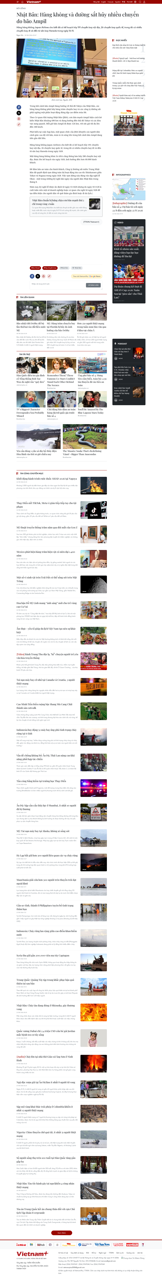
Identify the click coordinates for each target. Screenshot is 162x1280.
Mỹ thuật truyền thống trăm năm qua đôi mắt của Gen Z (47, 527)
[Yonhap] (85, 1244)
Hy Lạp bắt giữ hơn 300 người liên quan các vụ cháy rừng (47, 855)
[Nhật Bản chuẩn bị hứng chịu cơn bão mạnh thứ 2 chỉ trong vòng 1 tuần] (94, 203)
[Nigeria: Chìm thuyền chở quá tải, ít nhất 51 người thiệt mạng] (93, 1139)
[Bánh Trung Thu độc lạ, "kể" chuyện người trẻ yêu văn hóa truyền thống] (93, 661)
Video (120, 222)
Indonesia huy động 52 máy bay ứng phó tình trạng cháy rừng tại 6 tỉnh (46, 731)
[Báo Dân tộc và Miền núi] (19, 1244)
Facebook (19, 107)
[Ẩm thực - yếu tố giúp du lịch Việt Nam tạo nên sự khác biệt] (93, 635)
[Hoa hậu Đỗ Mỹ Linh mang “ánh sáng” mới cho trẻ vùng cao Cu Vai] (93, 610)
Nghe (121, 358)
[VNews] (142, 1244)
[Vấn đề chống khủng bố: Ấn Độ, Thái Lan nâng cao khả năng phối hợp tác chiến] (93, 762)
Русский (129, 2)
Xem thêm (62, 1233)
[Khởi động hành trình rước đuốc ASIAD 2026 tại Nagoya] (93, 485)
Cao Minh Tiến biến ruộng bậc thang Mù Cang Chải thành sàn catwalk (44, 706)
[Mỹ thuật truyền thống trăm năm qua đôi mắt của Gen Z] (93, 534)
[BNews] (31, 1244)
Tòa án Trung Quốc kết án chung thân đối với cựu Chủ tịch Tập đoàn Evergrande (46, 1210)
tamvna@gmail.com (108, 1261)
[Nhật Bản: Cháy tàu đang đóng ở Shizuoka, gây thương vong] (93, 1012)
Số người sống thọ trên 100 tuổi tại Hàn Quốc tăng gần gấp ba (46, 1159)
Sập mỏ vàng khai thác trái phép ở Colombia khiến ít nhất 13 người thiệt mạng (45, 1108)
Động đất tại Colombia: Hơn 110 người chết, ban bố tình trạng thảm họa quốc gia (127, 73)
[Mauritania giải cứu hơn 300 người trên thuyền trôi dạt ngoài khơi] (93, 887)
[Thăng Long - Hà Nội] (135, 2)
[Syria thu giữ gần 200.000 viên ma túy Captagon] (93, 962)
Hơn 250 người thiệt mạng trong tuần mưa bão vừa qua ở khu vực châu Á (91, 327)
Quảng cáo (130, 1253)
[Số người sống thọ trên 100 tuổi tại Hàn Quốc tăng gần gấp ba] (93, 1165)
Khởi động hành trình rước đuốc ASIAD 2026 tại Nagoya (47, 478)
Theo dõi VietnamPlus (80, 276)
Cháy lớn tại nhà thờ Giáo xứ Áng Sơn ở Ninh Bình (45, 1058)
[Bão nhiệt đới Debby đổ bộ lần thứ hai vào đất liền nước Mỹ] (31, 311)
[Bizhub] (41, 1244)
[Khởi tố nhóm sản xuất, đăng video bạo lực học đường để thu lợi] (129, 236)
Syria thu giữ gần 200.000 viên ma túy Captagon (43, 955)
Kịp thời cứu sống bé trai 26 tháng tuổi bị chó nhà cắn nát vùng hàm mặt (128, 46)
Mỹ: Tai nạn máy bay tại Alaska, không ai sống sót (43, 831)
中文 (123, 2)
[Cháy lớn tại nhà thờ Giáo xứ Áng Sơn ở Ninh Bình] (93, 1063)
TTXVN (111, 1253)
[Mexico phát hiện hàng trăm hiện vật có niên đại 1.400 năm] (93, 559)
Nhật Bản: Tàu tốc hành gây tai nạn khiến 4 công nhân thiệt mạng (45, 1185)
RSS (87, 1253)
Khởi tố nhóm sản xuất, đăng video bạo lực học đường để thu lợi (126, 252)
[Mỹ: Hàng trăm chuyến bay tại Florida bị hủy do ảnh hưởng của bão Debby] (62, 311)
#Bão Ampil (35, 268)
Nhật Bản (78, 268)
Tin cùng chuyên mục (31, 473)
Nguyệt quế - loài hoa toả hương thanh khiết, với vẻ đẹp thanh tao (128, 59)
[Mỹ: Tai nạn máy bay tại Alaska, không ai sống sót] (93, 838)
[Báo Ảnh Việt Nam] (132, 1244)
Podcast (122, 343)
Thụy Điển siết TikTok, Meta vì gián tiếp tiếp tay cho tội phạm (46, 504)
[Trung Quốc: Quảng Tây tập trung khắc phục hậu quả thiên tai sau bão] (93, 987)
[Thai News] (57, 1244)
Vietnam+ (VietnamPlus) (34, 2)
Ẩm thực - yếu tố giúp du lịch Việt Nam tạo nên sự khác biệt (46, 630)
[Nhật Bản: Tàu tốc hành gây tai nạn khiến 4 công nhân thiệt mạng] (93, 1190)
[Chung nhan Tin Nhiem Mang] (133, 1257)
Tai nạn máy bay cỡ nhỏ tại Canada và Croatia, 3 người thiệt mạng (46, 681)
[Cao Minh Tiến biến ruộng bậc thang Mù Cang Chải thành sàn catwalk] (93, 711)
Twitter (19, 113)
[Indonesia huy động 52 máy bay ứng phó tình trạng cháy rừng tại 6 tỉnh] (93, 737)
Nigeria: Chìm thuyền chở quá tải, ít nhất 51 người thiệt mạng (46, 1134)
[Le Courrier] (118, 1244)
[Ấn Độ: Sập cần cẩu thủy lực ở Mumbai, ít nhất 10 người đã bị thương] (93, 812)
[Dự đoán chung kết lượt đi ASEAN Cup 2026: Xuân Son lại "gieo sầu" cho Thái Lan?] (129, 274)
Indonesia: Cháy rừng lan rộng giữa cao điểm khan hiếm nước (47, 932)
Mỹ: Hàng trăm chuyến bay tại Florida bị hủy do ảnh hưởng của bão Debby (61, 327)
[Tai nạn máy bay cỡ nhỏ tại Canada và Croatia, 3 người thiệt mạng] (93, 687)
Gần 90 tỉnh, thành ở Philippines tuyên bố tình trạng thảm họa (45, 907)
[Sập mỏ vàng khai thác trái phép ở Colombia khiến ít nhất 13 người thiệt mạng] (93, 1113)
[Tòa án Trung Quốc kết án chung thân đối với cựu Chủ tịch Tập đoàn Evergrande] (93, 1216)
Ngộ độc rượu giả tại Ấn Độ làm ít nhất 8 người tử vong (46, 1082)
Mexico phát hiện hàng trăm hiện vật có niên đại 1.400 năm (46, 553)
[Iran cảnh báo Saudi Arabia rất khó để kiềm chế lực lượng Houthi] (138, 392)
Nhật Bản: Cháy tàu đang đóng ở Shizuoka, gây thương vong (46, 1007)
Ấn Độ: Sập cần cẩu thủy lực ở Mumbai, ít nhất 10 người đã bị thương (46, 807)
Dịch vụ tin (120, 1253)
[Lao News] (50, 1244)
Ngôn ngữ (102, 1253)
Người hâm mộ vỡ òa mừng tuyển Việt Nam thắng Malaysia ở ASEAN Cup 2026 (128, 98)
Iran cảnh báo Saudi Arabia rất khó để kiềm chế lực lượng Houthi (122, 392)
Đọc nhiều (121, 40)
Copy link (19, 124)
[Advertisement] (66, 242)
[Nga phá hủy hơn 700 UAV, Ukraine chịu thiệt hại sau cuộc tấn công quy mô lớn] (138, 371)
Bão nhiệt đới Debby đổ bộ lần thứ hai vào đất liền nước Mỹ (31, 327)
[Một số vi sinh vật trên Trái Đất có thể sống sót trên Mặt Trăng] (93, 584)
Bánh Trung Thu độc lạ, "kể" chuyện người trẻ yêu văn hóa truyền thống (47, 656)
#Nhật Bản (64, 268)
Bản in (19, 118)
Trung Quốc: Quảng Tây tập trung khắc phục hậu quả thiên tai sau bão (45, 981)
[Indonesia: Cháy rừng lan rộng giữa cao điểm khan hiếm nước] (93, 938)
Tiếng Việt (96, 2)
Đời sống (21, 8)
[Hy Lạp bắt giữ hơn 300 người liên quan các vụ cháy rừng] (93, 862)
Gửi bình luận (93, 285)
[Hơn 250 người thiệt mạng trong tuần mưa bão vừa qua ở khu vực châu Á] (92, 311)
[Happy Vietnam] (68, 1244)
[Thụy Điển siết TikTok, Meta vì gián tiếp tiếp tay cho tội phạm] (93, 510)
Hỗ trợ (94, 1253)
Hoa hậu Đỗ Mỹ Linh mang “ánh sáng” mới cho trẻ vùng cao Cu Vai (47, 604)
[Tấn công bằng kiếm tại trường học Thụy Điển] (93, 788)
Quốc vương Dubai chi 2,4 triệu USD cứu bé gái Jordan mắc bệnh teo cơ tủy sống (46, 1032)
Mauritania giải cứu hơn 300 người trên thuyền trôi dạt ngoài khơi (46, 881)
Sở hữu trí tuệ (63, 1253)
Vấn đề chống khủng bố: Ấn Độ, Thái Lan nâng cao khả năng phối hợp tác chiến (46, 757)
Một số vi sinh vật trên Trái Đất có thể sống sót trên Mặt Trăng (47, 579)
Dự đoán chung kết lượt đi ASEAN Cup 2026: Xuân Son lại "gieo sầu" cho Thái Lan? (128, 292)
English (103, 2)
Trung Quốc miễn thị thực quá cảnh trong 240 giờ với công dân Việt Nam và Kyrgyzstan (128, 85)
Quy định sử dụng (77, 1253)
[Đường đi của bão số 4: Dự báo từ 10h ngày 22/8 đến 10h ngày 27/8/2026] (128, 189)
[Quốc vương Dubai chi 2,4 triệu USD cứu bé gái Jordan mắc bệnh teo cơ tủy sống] (93, 1038)
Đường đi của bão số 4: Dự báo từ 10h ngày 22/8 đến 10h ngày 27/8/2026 (127, 206)
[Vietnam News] (102, 1244)
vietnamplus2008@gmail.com (74, 1267)
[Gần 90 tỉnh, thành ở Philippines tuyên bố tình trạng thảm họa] (93, 912)
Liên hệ (139, 1253)
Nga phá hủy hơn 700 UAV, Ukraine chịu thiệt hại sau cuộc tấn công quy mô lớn (122, 371)
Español (117, 2)
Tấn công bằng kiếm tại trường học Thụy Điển (41, 781)
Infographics (123, 174)
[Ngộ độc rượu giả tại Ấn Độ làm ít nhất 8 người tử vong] (93, 1089)
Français (110, 2)
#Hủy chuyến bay (50, 268)
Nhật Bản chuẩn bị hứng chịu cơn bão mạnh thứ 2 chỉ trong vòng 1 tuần (58, 202)
